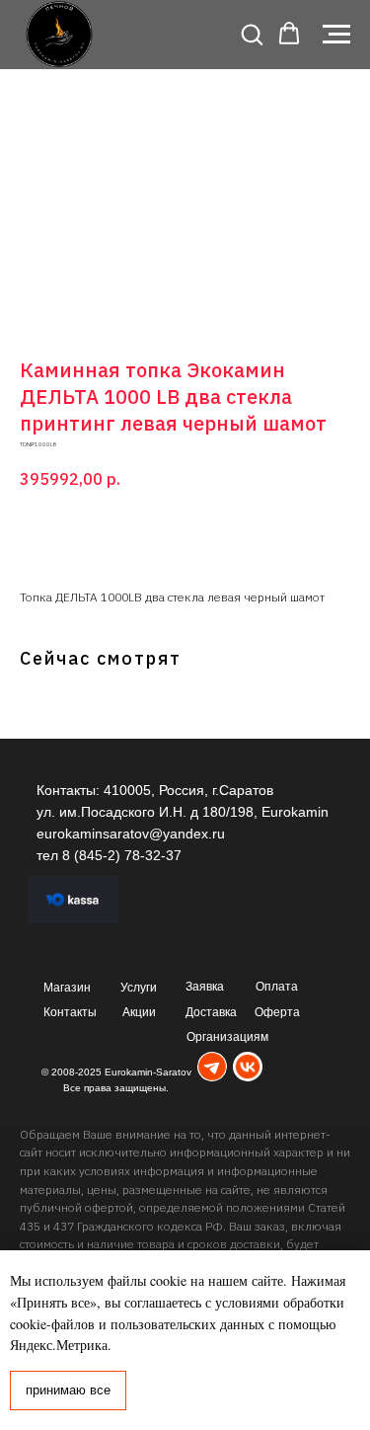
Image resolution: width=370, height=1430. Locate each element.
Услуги (138, 987)
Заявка (204, 986)
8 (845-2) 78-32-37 (122, 855)
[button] (251, 33)
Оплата (277, 986)
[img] (212, 1066)
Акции (139, 1012)
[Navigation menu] (336, 34)
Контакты (70, 1012)
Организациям (227, 1037)
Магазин (67, 987)
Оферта (277, 1012)
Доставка (211, 1012)
